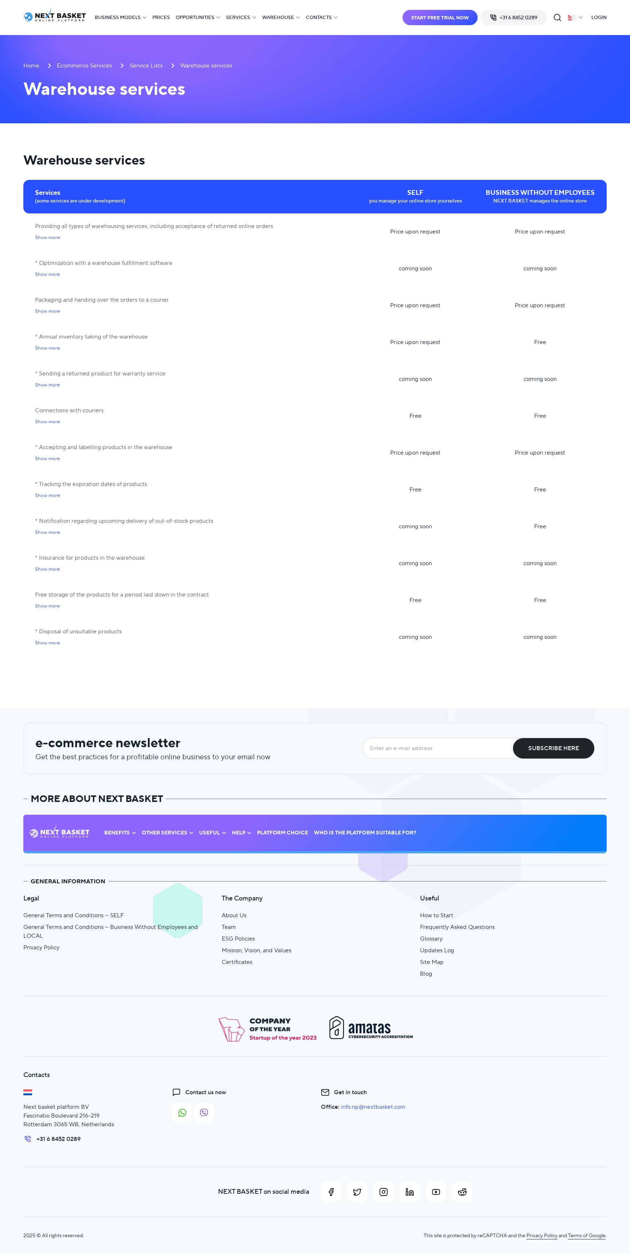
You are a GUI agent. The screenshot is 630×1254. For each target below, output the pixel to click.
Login (599, 17)
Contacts (319, 17)
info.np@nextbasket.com (373, 1107)
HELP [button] (238, 833)
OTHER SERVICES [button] (164, 833)
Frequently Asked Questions (457, 927)
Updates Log (437, 950)
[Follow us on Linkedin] (410, 1192)
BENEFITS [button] (117, 833)
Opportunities (195, 17)
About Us (234, 915)
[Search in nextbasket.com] (557, 17)
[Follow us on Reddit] (462, 1192)
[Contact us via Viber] (204, 1113)
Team (229, 927)
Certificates (237, 962)
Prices (161, 17)
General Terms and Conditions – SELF (73, 915)
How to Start (436, 915)
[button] (47, 238)
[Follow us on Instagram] (383, 1192)
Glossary (431, 938)
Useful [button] (209, 833)
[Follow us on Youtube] (436, 1192)
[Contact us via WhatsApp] (182, 1113)
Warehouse (278, 17)
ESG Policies (238, 938)
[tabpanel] (315, 404)
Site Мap (432, 962)
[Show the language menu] (575, 17)
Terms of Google (587, 1235)
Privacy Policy (41, 947)
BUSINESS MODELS (118, 17)
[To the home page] (54, 17)
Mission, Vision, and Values (256, 950)
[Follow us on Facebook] (331, 1192)
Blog (426, 973)
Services (238, 17)
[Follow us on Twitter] (357, 1192)
